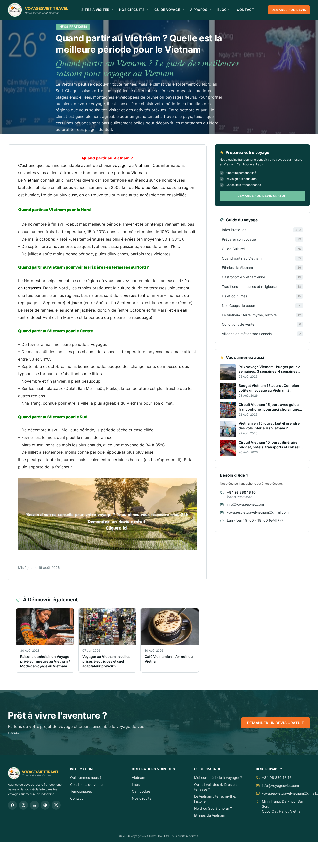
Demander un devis (289, 10)
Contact (245, 10)
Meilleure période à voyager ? (218, 777)
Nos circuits (141, 798)
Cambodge (141, 791)
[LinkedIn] (34, 805)
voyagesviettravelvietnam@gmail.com (258, 512)
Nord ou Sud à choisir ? (213, 808)
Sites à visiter (95, 10)
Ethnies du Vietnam (209, 815)
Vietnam (138, 777)
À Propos (198, 10)
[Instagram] (23, 805)
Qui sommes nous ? (85, 777)
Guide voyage (167, 10)
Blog (222, 10)
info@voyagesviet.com (245, 504)
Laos (136, 784)
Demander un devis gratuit (262, 196)
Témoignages (81, 791)
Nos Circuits (132, 10)
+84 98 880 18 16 (241, 492)
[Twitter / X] (56, 805)
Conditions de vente (86, 784)
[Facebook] (12, 805)
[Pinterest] (45, 805)
